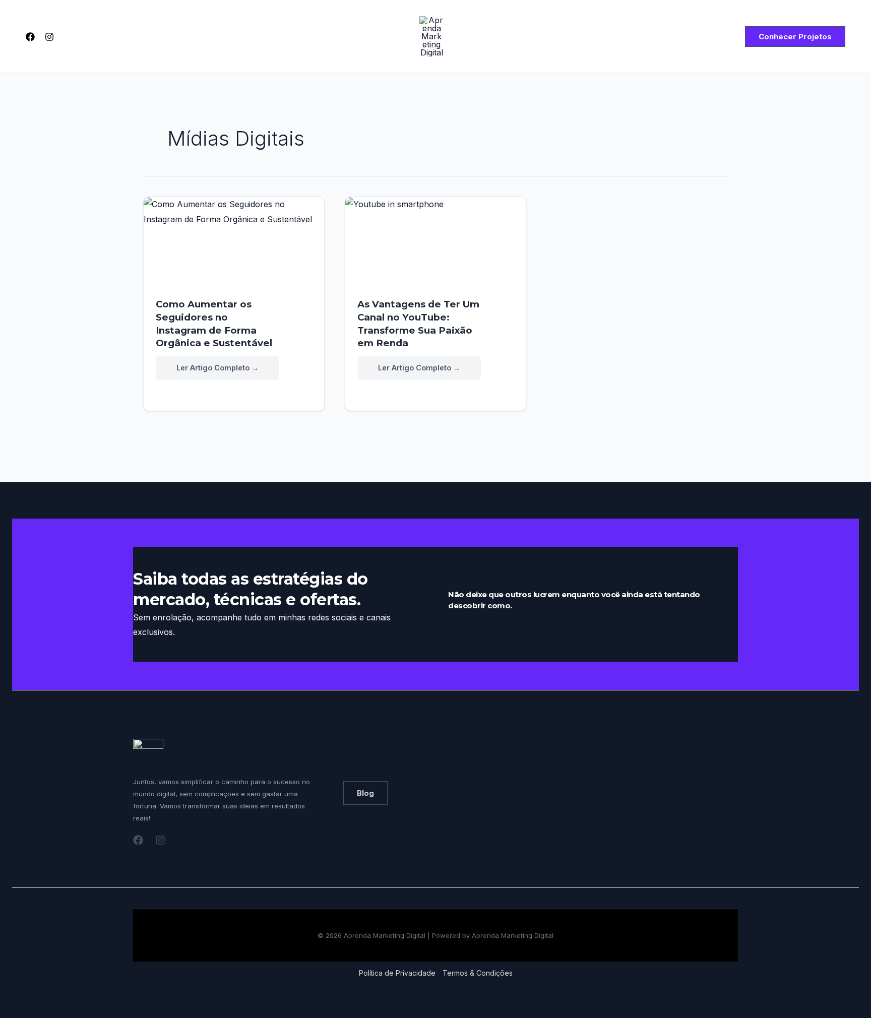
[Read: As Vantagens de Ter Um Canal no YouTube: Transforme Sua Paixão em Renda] (435, 247)
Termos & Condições (478, 973)
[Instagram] (49, 36)
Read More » (217, 368)
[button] (795, 36)
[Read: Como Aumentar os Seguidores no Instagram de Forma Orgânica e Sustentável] (234, 247)
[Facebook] (30, 36)
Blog (365, 793)
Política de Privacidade (397, 973)
